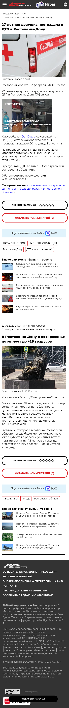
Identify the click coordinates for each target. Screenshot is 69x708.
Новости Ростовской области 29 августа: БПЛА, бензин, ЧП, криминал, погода (37, 514)
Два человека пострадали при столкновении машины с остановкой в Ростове (39, 286)
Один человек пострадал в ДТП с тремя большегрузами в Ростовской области (33, 189)
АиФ (27, 79)
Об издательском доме (20, 571)
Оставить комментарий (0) (34, 217)
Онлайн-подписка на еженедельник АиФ (33, 581)
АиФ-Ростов (29, 391)
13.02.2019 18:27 (10, 13)
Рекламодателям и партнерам (25, 590)
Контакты (10, 585)
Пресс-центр (48, 571)
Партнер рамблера (32, 692)
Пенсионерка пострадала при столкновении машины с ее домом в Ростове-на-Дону (39, 275)
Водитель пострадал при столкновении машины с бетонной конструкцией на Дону (39, 297)
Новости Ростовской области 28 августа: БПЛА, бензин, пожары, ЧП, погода (37, 546)
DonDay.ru (29, 136)
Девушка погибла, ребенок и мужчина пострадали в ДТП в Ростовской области (37, 265)
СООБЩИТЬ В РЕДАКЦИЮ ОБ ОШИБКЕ (28, 595)
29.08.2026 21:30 (11, 325)
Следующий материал (33, 699)
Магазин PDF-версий (17, 576)
